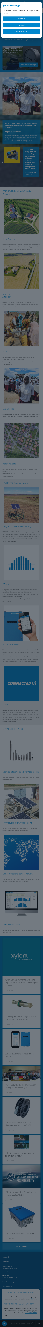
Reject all (21, 25)
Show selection (21, 31)
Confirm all (21, 19)
